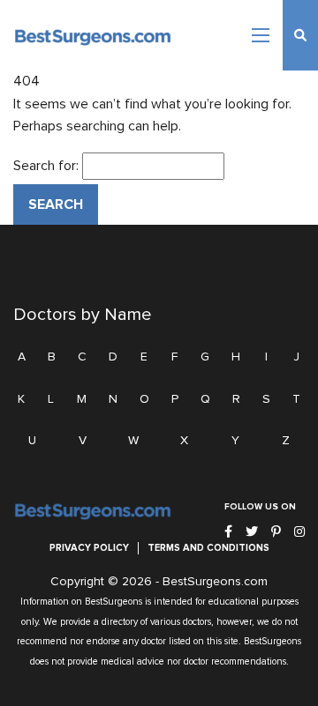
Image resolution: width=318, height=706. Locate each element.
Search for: (46, 166)
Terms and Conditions (208, 548)
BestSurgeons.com (215, 582)
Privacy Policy (89, 548)
